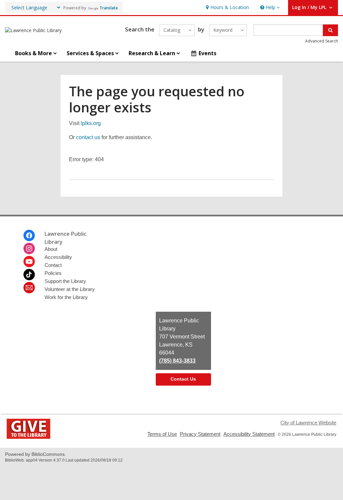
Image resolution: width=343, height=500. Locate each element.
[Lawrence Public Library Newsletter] (29, 287)
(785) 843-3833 (177, 361)
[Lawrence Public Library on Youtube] (29, 261)
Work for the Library (66, 297)
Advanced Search (321, 41)
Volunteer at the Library (70, 289)
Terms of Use (162, 434)
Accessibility (58, 257)
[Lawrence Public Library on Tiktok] (29, 274)
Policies (53, 273)
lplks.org (91, 123)
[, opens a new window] (28, 437)
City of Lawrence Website (308, 422)
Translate (108, 8)
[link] (226, 7)
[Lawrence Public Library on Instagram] (29, 248)
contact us (88, 137)
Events (207, 53)
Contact (53, 265)
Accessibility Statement (249, 434)
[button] (269, 7)
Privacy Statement (200, 434)
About (51, 249)
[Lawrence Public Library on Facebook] (29, 235)
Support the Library (65, 281)
